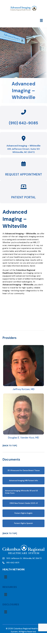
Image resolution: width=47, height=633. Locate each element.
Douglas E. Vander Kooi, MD (23, 437)
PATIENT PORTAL (23, 197)
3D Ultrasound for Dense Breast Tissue (24, 470)
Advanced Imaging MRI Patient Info (23, 480)
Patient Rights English (23, 513)
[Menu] (41, 20)
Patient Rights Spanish (23, 523)
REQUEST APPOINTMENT (23, 174)
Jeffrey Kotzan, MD (23, 389)
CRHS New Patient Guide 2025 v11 (24, 503)
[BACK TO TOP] (10, 445)
